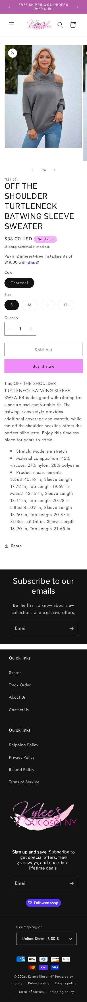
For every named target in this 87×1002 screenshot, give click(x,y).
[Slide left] (32, 170)
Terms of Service (24, 782)
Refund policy (38, 983)
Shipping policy (62, 991)
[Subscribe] (71, 628)
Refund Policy (21, 770)
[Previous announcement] (9, 7)
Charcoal (22, 284)
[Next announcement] (78, 7)
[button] (11, 25)
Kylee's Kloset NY (41, 976)
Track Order (20, 685)
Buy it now (44, 366)
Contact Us (19, 710)
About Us (17, 697)
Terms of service (31, 991)
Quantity (11, 317)
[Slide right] (55, 170)
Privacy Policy (22, 757)
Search (15, 673)
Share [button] (16, 546)
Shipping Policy (23, 745)
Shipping (10, 247)
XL (69, 306)
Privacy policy (65, 983)
